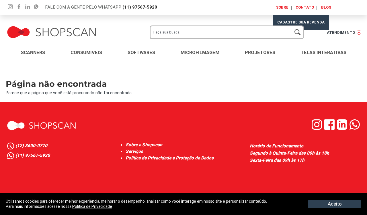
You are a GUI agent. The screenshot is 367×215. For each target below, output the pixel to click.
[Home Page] (41, 125)
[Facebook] (19, 6)
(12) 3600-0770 (31, 146)
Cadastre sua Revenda (301, 22)
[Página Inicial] (51, 27)
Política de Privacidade (92, 207)
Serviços (134, 151)
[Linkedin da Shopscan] (343, 128)
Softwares (141, 52)
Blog (326, 7)
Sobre (282, 7)
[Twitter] (27, 6)
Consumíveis (86, 52)
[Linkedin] (36, 6)
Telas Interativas (323, 52)
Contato (305, 7)
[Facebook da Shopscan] (330, 128)
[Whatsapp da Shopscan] (355, 128)
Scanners (33, 52)
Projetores (260, 52)
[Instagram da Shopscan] (318, 128)
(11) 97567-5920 (139, 7)
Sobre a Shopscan (144, 145)
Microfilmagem (200, 52)
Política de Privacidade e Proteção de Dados (170, 158)
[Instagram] (10, 6)
